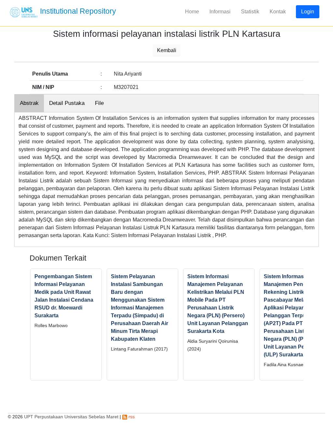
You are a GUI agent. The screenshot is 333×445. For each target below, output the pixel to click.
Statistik (250, 11)
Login (307, 11)
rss (131, 416)
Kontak (278, 11)
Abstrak (29, 103)
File (99, 103)
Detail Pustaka (67, 103)
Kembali (166, 50)
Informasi (220, 11)
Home (192, 11)
